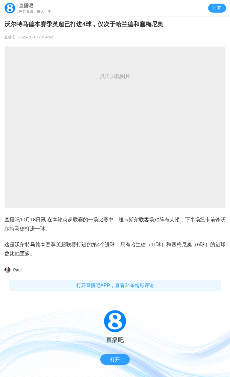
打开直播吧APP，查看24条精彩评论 (115, 285)
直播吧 (9, 37)
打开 (217, 8)
